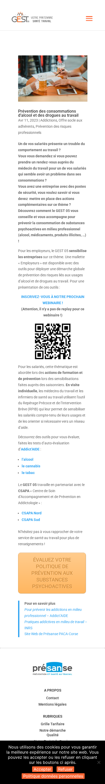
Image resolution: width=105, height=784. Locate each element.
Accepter (42, 769)
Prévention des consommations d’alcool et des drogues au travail (48, 113)
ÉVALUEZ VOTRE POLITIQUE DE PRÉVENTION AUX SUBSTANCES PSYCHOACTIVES (52, 573)
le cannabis (31, 466)
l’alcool (27, 459)
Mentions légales (52, 704)
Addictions (48, 120)
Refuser (65, 769)
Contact (52, 698)
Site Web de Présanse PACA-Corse (51, 634)
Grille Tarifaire (52, 724)
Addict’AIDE (30, 449)
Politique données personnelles (53, 776)
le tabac (28, 473)
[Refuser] (98, 762)
